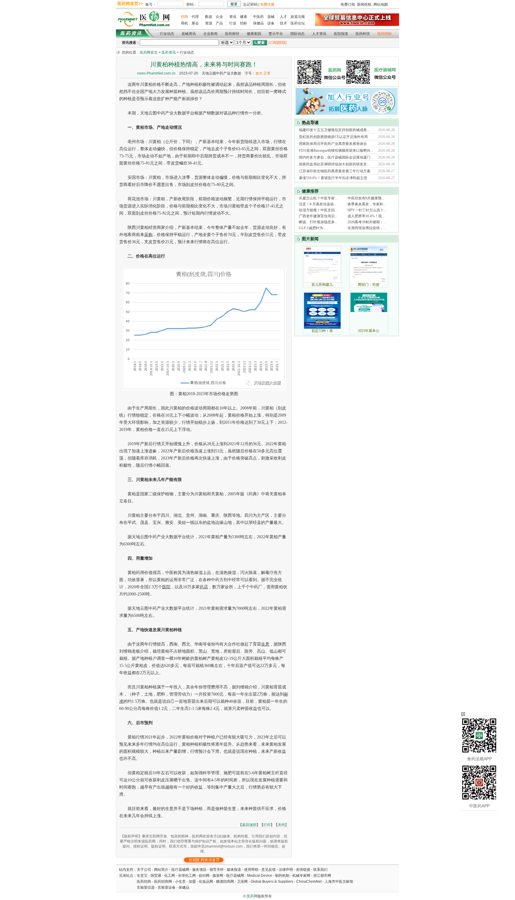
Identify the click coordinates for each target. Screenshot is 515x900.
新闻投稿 (364, 4)
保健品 (258, 23)
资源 (208, 23)
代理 (195, 17)
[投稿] (281, 43)
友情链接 (303, 870)
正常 (267, 73)
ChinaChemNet (309, 881)
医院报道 (341, 34)
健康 (243, 17)
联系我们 (320, 870)
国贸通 (156, 875)
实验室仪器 (146, 887)
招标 (243, 23)
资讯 (232, 17)
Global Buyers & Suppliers (272, 881)
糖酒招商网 (225, 881)
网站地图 (380, 4)
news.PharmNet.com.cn (156, 73)
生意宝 (142, 875)
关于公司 (144, 870)
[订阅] (273, 43)
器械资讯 (189, 34)
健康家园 (254, 34)
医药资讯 (169, 52)
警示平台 (276, 34)
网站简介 (161, 870)
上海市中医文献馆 (339, 881)
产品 (219, 23)
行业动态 (167, 34)
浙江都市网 (322, 875)
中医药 (258, 17)
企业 (219, 17)
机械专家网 (301, 875)
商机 (184, 23)
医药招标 (384, 34)
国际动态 (297, 34)
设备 (270, 23)
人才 (283, 17)
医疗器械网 (180, 870)
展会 (195, 23)
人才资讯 (319, 34)
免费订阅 (348, 4)
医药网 (252, 896)
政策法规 (298, 17)
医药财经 (232, 34)
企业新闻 (210, 34)
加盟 (193, 881)
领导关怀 (217, 870)
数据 (208, 17)
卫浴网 (243, 881)
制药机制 (282, 875)
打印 (267, 825)
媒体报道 (234, 870)
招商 (184, 17)
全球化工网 (187, 875)
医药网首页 (149, 52)
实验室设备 (167, 887)
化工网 (169, 875)
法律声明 (286, 870)
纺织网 (204, 875)
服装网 (217, 875)
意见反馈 (268, 870)
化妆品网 (206, 881)
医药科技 (363, 34)
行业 (232, 23)
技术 (283, 23)
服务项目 (199, 870)
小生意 (180, 881)
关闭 (281, 825)
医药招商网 (163, 881)
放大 (259, 73)
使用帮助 (251, 870)
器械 (270, 17)
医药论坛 (298, 23)
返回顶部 (249, 825)
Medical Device (259, 875)
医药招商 (144, 881)
